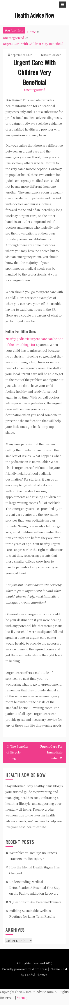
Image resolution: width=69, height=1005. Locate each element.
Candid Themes (36, 975)
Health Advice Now (34, 15)
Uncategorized (34, 90)
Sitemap (22, 997)
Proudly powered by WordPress (24, 969)
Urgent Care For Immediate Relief (51, 752)
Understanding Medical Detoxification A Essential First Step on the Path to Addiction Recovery (34, 888)
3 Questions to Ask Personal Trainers (35, 902)
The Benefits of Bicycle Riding (17, 752)
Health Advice (52, 55)
